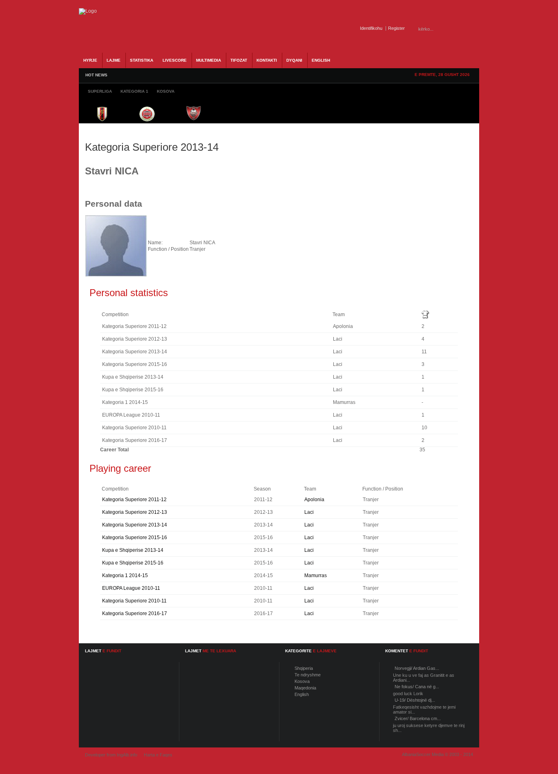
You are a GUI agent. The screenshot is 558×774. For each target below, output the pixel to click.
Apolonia (314, 499)
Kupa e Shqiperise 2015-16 (132, 563)
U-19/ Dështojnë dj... (415, 700)
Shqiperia (304, 668)
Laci (309, 512)
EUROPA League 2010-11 (131, 588)
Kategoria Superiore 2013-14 (134, 525)
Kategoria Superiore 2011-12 (134, 499)
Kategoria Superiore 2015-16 (134, 537)
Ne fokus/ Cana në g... (417, 686)
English (302, 694)
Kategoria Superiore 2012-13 (134, 512)
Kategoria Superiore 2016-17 (134, 613)
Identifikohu (371, 28)
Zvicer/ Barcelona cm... (418, 718)
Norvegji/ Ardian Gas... (417, 668)
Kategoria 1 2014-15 (125, 575)
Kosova (302, 681)
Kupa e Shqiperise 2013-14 (132, 550)
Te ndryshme (308, 674)
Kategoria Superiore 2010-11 (134, 601)
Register (396, 28)
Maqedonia (305, 687)
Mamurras (315, 575)
